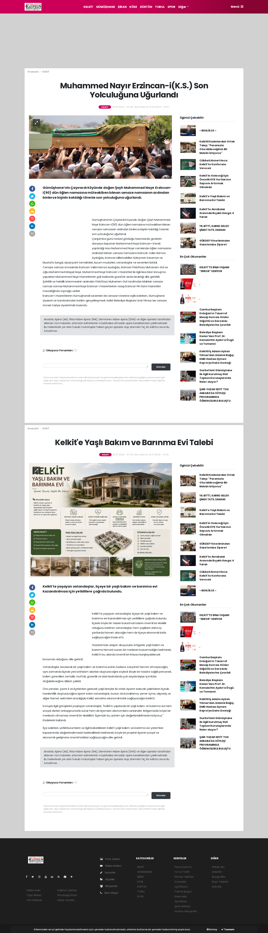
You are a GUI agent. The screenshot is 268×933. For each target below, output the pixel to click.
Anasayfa (33, 71)
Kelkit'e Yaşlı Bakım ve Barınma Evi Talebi (214, 198)
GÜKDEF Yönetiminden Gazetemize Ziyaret (214, 242)
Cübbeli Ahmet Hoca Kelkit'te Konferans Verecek (213, 164)
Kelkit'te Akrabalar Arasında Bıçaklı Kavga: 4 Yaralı (216, 213)
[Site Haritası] (66, 877)
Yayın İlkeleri (33, 895)
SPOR (171, 7)
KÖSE (133, 7)
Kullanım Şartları (67, 890)
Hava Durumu (183, 867)
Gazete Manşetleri (185, 911)
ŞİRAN (122, 7)
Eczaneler (180, 882)
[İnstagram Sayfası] (40, 877)
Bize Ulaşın (111, 893)
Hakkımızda (33, 890)
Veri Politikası (34, 900)
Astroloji (216, 886)
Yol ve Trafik (182, 872)
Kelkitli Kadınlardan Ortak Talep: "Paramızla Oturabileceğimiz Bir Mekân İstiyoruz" (217, 147)
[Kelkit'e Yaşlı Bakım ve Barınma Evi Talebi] (100, 520)
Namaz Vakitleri (183, 877)
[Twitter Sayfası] (34, 877)
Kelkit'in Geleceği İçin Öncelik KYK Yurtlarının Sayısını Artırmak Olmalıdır (215, 181)
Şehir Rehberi (182, 906)
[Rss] (60, 877)
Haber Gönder (66, 900)
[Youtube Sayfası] (47, 877)
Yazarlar (110, 872)
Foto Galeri (112, 859)
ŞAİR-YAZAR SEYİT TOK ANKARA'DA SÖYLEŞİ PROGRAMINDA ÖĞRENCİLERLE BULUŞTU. (215, 395)
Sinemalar (180, 896)
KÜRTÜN (146, 7)
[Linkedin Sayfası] (53, 877)
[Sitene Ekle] (73, 877)
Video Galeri (112, 866)
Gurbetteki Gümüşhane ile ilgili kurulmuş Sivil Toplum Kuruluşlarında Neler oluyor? (215, 376)
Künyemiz (111, 886)
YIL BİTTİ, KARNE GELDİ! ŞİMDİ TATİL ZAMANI (214, 228)
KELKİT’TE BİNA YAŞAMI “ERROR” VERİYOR (214, 269)
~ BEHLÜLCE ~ (207, 130)
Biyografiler (219, 877)
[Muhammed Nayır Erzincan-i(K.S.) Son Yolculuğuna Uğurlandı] (100, 147)
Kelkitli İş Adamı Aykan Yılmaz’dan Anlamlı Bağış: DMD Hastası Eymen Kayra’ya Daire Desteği (216, 357)
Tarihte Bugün (183, 891)
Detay (213, 929)
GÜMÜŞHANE (105, 7)
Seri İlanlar (180, 901)
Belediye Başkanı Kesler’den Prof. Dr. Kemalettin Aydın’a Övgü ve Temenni (216, 338)
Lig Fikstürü (181, 886)
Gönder (161, 366)
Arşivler (110, 879)
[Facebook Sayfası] (28, 877)
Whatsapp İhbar (67, 895)
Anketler (217, 872)
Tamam (229, 929)
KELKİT (88, 7)
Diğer (182, 7)
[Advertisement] (256, 70)
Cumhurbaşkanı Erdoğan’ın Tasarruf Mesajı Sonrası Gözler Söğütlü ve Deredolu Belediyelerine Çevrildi (214, 317)
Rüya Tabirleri (220, 882)
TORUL (160, 7)
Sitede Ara (218, 867)
